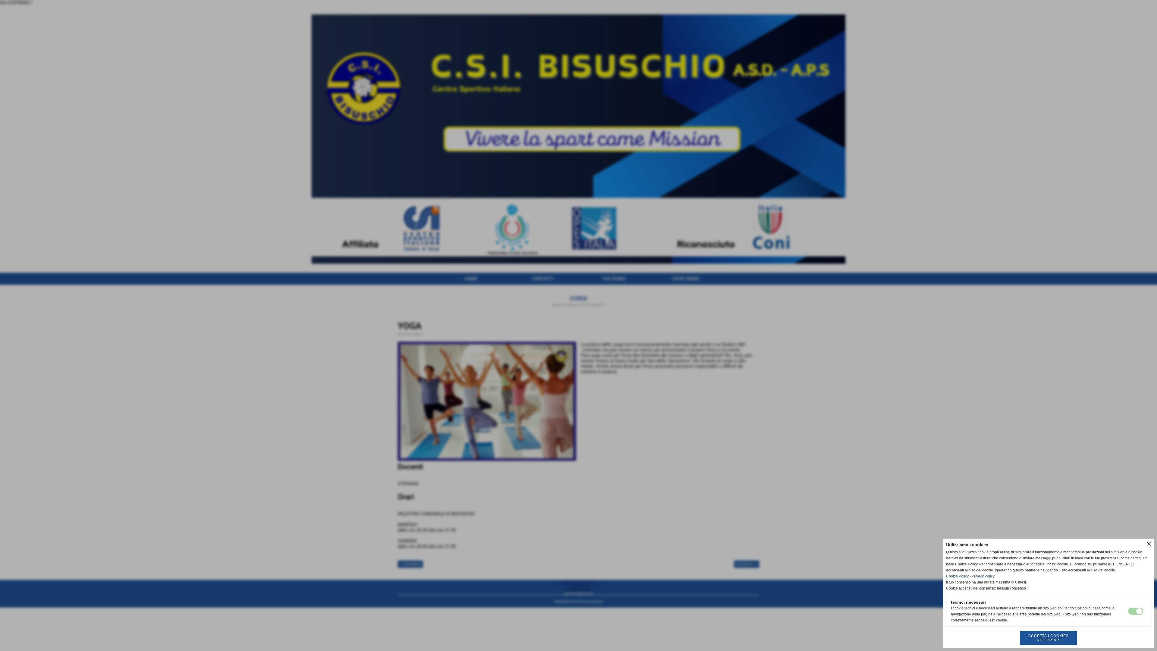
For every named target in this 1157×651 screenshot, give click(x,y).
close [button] (1148, 543)
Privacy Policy (983, 576)
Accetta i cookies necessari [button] (1048, 638)
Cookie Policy (957, 576)
